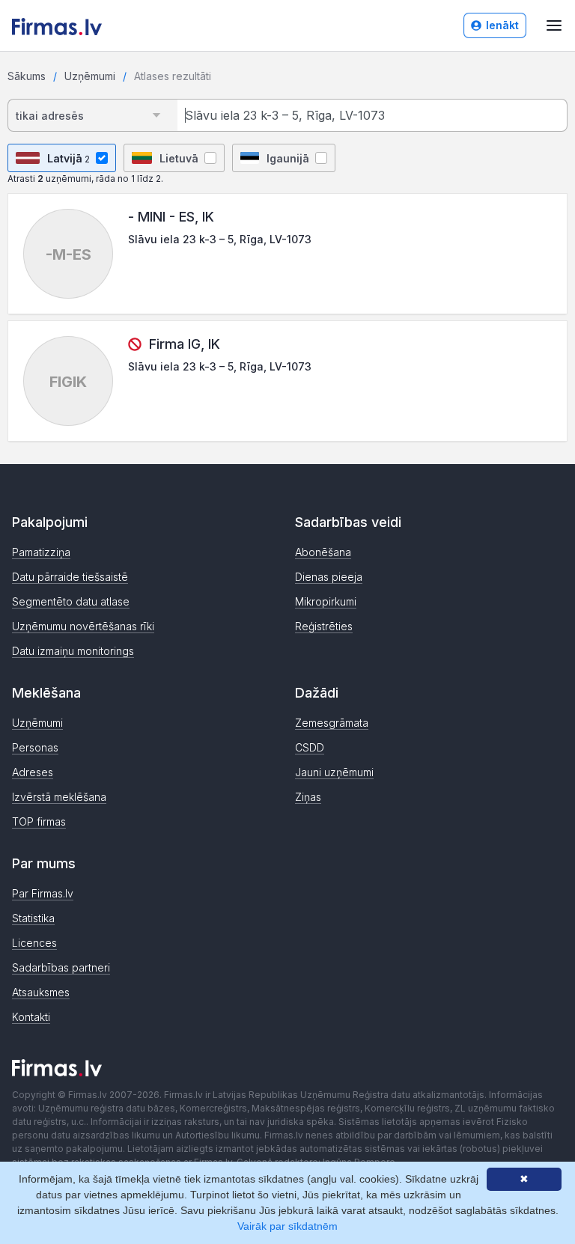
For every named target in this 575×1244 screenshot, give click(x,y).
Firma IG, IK (184, 344)
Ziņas (308, 796)
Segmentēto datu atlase (71, 601)
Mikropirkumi (325, 601)
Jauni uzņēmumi (334, 772)
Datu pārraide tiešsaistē (70, 576)
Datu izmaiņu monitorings (73, 650)
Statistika (33, 918)
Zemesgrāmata (331, 722)
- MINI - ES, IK (171, 217)
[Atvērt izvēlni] (554, 25)
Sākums (26, 76)
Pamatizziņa (41, 552)
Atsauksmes (41, 992)
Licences (34, 942)
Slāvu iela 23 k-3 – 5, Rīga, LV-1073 (219, 239)
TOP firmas (39, 821)
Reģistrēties (324, 626)
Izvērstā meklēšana (59, 796)
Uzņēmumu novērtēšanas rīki (83, 626)
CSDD (309, 747)
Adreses (32, 772)
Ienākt (502, 25)
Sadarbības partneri (61, 967)
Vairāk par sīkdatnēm (287, 1226)
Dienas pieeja (328, 576)
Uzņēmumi (89, 76)
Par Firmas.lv (42, 893)
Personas (35, 747)
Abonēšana (323, 552)
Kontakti (31, 1016)
